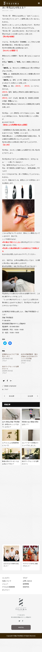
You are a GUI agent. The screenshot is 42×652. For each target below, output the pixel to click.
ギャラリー (6, 590)
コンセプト (6, 578)
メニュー (5, 584)
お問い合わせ (27, 581)
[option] (11, 557)
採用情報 (26, 584)
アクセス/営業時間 (8, 587)
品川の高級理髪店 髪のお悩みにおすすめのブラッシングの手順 (29, 356)
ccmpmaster (12, 386)
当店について (6, 581)
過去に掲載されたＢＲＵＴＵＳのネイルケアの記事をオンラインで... (30, 566)
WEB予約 (26, 587)
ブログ (11, 10)
